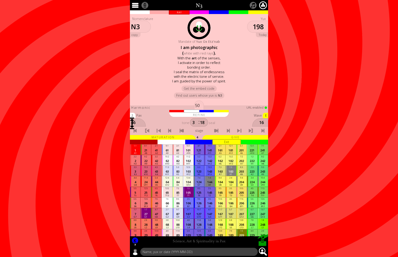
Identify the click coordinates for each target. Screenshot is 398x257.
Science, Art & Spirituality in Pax (199, 241)
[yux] (135, 252)
